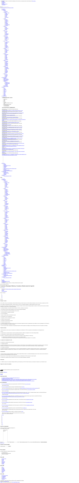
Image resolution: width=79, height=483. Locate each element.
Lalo (5, 209)
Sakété (6, 197)
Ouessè (3, 459)
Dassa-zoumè (7, 219)
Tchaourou (6, 229)
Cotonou (3, 468)
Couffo (4, 205)
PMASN (5, 267)
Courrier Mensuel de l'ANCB (7, 277)
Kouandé (6, 241)
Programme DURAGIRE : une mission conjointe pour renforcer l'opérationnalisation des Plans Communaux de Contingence (18, 380)
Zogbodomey (7, 217)
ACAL (4, 257)
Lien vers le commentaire (5, 386)
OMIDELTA (5, 268)
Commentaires (4, 291)
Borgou (5, 223)
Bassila (6, 246)
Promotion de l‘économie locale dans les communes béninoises (10, 117)
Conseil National (7, 253)
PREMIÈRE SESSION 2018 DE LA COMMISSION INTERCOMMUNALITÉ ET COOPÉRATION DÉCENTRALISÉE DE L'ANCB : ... (13, 146)
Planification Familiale (6, 272)
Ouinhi (6, 216)
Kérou (6, 242)
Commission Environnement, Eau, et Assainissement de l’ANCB (10, 131)
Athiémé (6, 201)
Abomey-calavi (7, 182)
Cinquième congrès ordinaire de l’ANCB (7, 378)
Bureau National (7, 252)
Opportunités (3, 2)
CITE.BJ (5, 266)
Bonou (6, 192)
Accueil (3, 279)
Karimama (6, 235)
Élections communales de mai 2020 (6, 124)
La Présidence (4, 476)
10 (2, 423)
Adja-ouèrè (6, 198)
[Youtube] (5, 447)
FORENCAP (5, 372)
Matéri (6, 239)
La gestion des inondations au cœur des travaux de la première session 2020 (12, 129)
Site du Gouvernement (5, 475)
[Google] (4, 447)
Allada (6, 183)
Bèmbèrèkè (6, 224)
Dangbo (6, 189)
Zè (5, 187)
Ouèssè (6, 221)
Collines (5, 218)
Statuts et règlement (6, 249)
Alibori (4, 230)
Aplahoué (6, 206)
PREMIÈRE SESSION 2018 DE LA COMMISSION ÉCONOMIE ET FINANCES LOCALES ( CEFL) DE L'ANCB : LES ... (13, 149)
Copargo (6, 244)
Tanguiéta (6, 240)
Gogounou (6, 231)
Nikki (6, 225)
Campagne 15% (6, 274)
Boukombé (6, 236)
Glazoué (6, 220)
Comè (6, 202)
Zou (4, 210)
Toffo (6, 186)
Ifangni (6, 199)
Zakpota (6, 215)
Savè (6, 222)
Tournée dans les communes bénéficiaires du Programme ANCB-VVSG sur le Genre (13, 143)
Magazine (3, 280)
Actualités (5, 276)
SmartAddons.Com (6, 481)
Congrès (6, 251)
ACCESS (5, 269)
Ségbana (6, 234)
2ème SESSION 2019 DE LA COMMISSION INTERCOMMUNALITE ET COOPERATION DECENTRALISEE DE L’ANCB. (12, 138)
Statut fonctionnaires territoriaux (8, 275)
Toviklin (3, 467)
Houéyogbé (6, 204)
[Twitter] (2, 447)
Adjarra (6, 190)
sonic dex (23, 386)
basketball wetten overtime (29, 399)
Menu (1, 177)
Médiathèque (3, 4)
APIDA (5, 262)
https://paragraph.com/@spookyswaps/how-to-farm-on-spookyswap (29, 388)
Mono (4, 200)
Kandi (6, 232)
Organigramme (6, 250)
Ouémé (5, 188)
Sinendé (6, 228)
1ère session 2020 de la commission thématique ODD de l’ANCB (10, 122)
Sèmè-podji (6, 191)
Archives (3, 3)
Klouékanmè (7, 208)
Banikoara (3, 462)
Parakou (6, 227)
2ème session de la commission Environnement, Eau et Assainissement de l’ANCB (12, 133)
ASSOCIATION (4, 247)
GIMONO (5, 260)
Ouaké (6, 245)
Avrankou (6, 195)
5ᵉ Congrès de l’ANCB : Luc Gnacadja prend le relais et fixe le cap (10, 377)
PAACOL (5, 271)
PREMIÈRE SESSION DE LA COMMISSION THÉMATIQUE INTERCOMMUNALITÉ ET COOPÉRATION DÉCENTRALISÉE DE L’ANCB (14, 155)
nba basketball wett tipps (29, 402)
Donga (4, 243)
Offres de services (6, 255)
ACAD (5, 261)
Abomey (6, 212)
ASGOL (5, 270)
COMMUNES (4, 179)
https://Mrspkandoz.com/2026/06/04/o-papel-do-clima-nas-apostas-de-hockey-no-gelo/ (13, 396)
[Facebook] (1, 447)
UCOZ (4, 263)
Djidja (6, 214)
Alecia (22, 411)
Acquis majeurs (6, 254)
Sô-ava (6, 185)
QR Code (3, 479)
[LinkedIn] (7, 447)
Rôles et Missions (6, 248)
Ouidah (6, 184)
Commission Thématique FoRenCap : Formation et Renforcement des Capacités (12, 110)
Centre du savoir (4, 478)
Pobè (6, 196)
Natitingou (6, 237)
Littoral (5, 180)
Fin (2, 424)
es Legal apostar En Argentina (31, 389)
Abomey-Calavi (4, 458)
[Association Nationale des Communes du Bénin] (6, 7)
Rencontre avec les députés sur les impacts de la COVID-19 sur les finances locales (13, 112)
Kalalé (6, 226)
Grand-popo (6, 203)
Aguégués (6, 193)
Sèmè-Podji (3, 470)
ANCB (5, 264)
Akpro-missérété (7, 194)
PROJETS (3, 265)
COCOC (5, 258)
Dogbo (3, 460)
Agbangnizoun (7, 211)
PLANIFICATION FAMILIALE (8, 273)
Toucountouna (7, 238)
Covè (6, 213)
